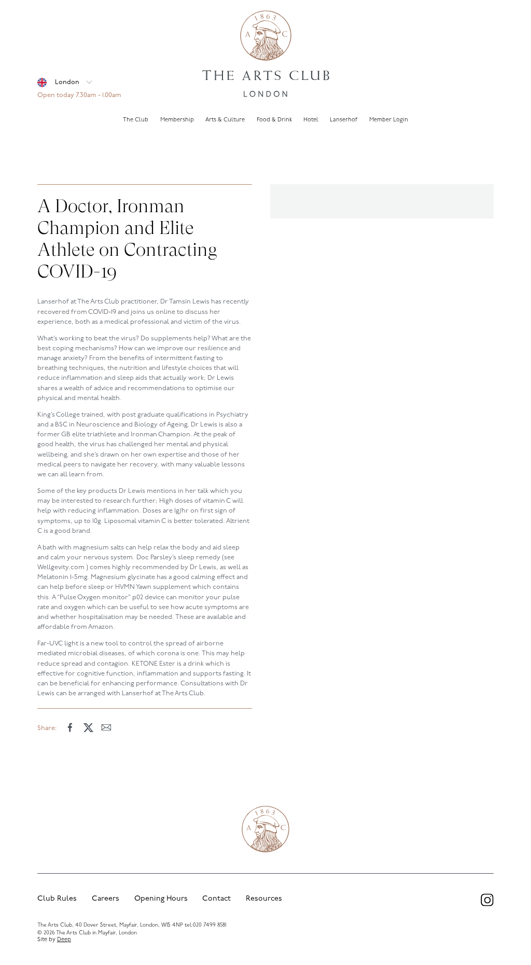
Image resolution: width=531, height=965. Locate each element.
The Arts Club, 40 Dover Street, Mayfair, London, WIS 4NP (110, 925)
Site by (54, 940)
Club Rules (57, 899)
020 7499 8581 (209, 925)
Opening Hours (161, 899)
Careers (105, 899)
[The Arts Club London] (265, 55)
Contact (216, 899)
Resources (264, 899)
